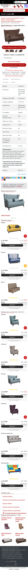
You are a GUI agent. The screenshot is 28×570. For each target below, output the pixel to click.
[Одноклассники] (4, 178)
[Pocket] (2, 179)
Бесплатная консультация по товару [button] (14, 75)
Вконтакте (20, 558)
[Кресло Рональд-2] (14, 409)
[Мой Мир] (19, 178)
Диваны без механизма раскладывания (14, 500)
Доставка (5, 82)
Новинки (17, 552)
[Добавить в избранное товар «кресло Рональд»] (25, 337)
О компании (5, 552)
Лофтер (3, 222)
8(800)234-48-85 (21, 6)
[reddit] (21, 178)
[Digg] (4, 179)
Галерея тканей (6, 556)
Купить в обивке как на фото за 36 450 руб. (14, 47)
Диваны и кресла (21, 550)
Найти (23, 10)
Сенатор (3, 252)
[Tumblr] (6, 178)
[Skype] (15, 178)
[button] (7, 14)
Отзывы (13, 82)
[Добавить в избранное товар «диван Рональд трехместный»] (25, 456)
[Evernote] (23, 178)
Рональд (3, 314)
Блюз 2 (3, 282)
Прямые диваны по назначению (12, 510)
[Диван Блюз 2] (14, 288)
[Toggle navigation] (3, 2)
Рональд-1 (3, 344)
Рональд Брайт (5, 463)
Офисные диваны (7, 496)
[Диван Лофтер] (14, 229)
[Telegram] (12, 178)
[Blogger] (17, 178)
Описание (5, 79)
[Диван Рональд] (14, 202)
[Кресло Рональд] (14, 320)
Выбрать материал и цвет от (14, 65)
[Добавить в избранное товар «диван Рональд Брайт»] (25, 486)
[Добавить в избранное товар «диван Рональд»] (25, 397)
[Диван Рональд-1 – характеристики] (14, 36)
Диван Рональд (5, 215)
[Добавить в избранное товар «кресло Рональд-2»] (25, 426)
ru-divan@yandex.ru (10, 558)
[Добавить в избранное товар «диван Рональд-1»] (6, 70)
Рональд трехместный (6, 433)
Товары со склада (16, 556)
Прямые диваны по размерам (11, 507)
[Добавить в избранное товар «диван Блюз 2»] (25, 305)
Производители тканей (9, 550)
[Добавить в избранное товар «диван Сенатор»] (25, 275)
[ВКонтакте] (2, 178)
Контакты (12, 552)
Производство (18, 554)
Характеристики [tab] (15, 79)
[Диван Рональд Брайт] (14, 469)
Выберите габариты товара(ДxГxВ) (14, 54)
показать (19, 186)
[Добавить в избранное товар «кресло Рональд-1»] (25, 367)
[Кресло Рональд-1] (14, 350)
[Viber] (8, 178)
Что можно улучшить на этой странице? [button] (15, 513)
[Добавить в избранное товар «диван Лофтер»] (25, 245)
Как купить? (5, 548)
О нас (17, 548)
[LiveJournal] (25, 178)
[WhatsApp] (10, 178)
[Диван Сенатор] (14, 258)
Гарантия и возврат (7, 554)
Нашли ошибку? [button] (21, 174)
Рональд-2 (3, 403)
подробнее (12, 245)
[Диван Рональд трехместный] (14, 439)
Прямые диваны (7, 503)
